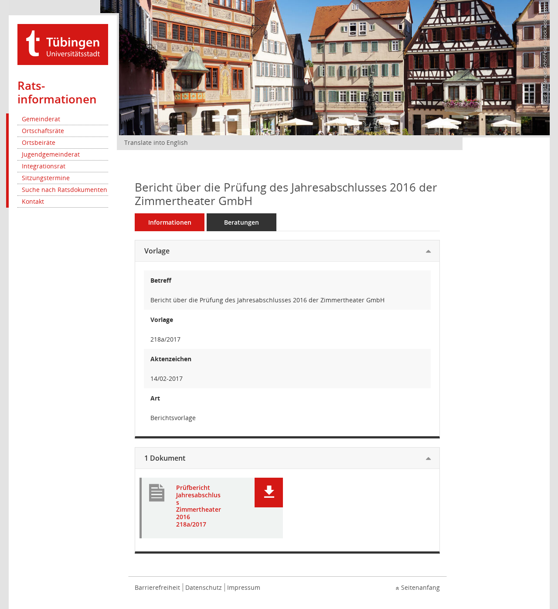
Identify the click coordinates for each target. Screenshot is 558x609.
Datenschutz (203, 587)
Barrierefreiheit (157, 587)
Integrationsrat (43, 166)
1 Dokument (164, 458)
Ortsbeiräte (38, 142)
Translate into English (156, 142)
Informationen (169, 222)
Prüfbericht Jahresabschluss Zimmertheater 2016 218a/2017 (198, 506)
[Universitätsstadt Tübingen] (62, 44)
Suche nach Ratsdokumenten (64, 189)
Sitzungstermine (46, 178)
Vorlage (157, 251)
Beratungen (241, 222)
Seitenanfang (420, 587)
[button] (269, 492)
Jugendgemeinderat (51, 154)
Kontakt (33, 201)
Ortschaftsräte (43, 131)
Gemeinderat (41, 119)
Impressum (243, 587)
